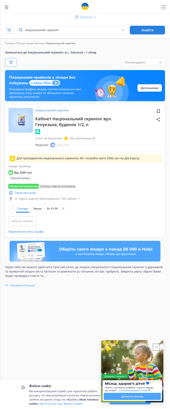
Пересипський (25, 193)
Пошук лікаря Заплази (30, 43)
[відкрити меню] (163, 7)
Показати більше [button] (22, 285)
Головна (10, 43)
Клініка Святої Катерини (57, 186)
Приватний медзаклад (24, 186)
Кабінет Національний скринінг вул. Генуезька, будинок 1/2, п (73, 121)
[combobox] (71, 30)
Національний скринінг (52, 110)
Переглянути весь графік (26, 232)
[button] (158, 119)
